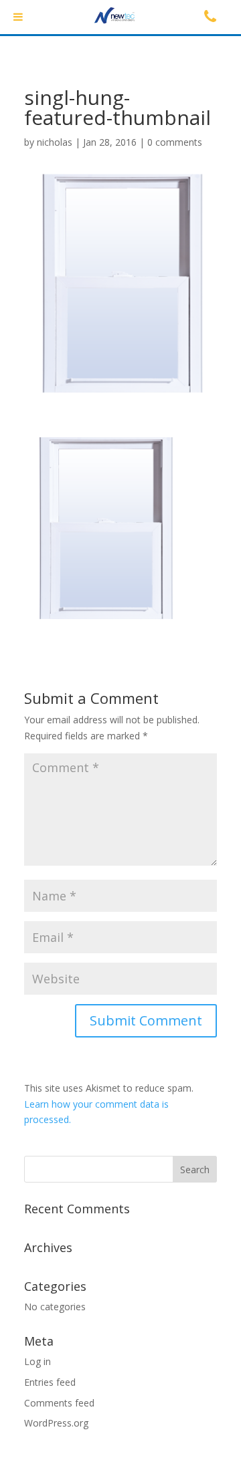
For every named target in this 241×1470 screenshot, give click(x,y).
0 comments (174, 142)
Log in (37, 1361)
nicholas (54, 142)
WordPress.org (56, 1423)
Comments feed (59, 1402)
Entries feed (50, 1382)
